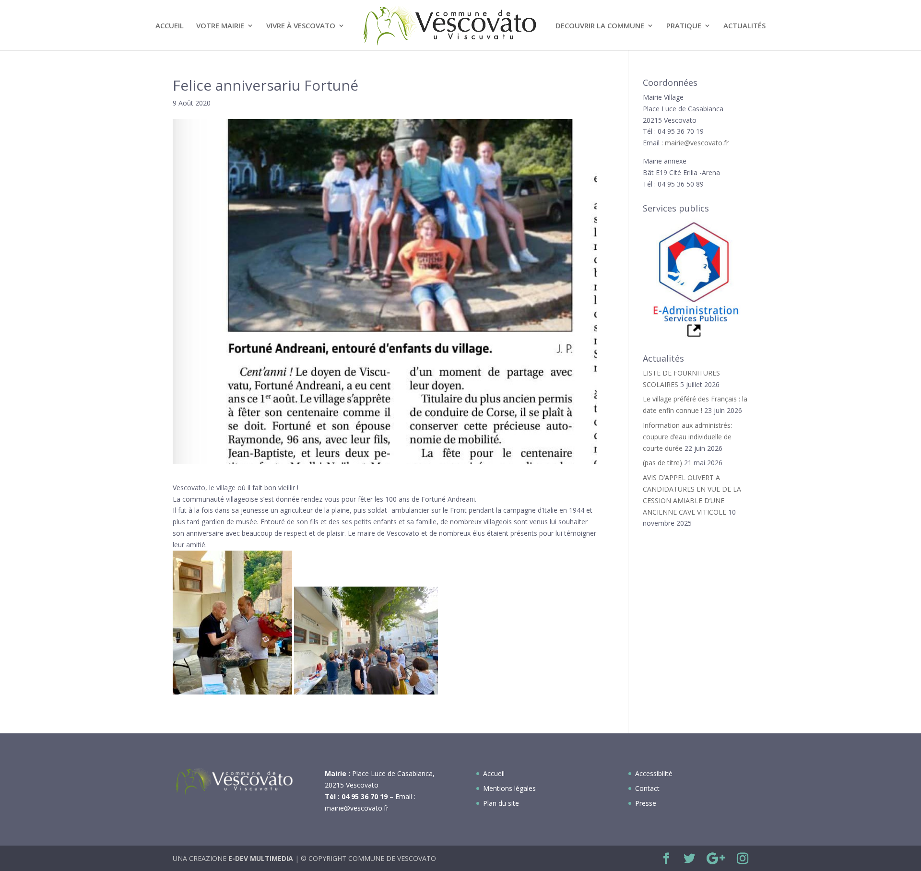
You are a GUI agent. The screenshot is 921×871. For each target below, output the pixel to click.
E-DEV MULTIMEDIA (260, 858)
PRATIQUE (683, 26)
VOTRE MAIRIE (220, 26)
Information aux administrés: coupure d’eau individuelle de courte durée (687, 437)
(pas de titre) (662, 462)
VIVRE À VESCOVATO (300, 26)
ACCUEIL (169, 26)
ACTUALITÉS (744, 26)
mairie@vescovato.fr (697, 142)
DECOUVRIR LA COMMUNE (599, 26)
